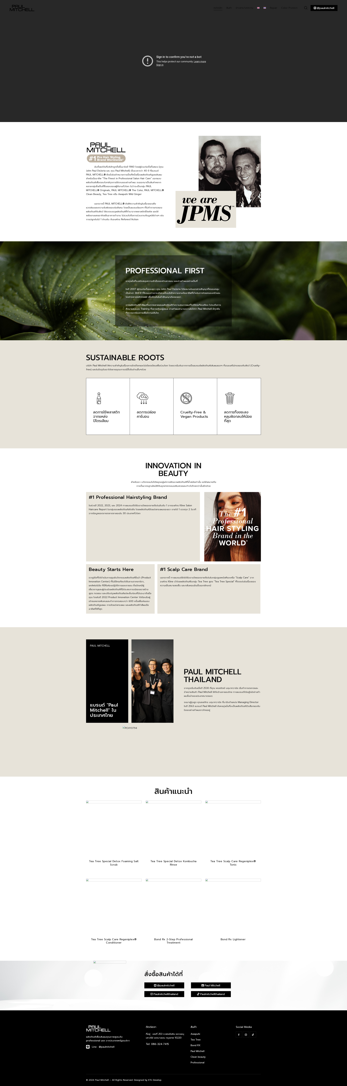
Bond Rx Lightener (233, 939)
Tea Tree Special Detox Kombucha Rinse (173, 863)
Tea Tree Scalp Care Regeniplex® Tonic (233, 863)
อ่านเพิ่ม (114, 872)
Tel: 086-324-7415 (157, 1044)
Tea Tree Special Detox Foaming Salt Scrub (114, 863)
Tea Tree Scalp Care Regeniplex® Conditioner (114, 941)
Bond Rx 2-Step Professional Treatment (173, 941)
